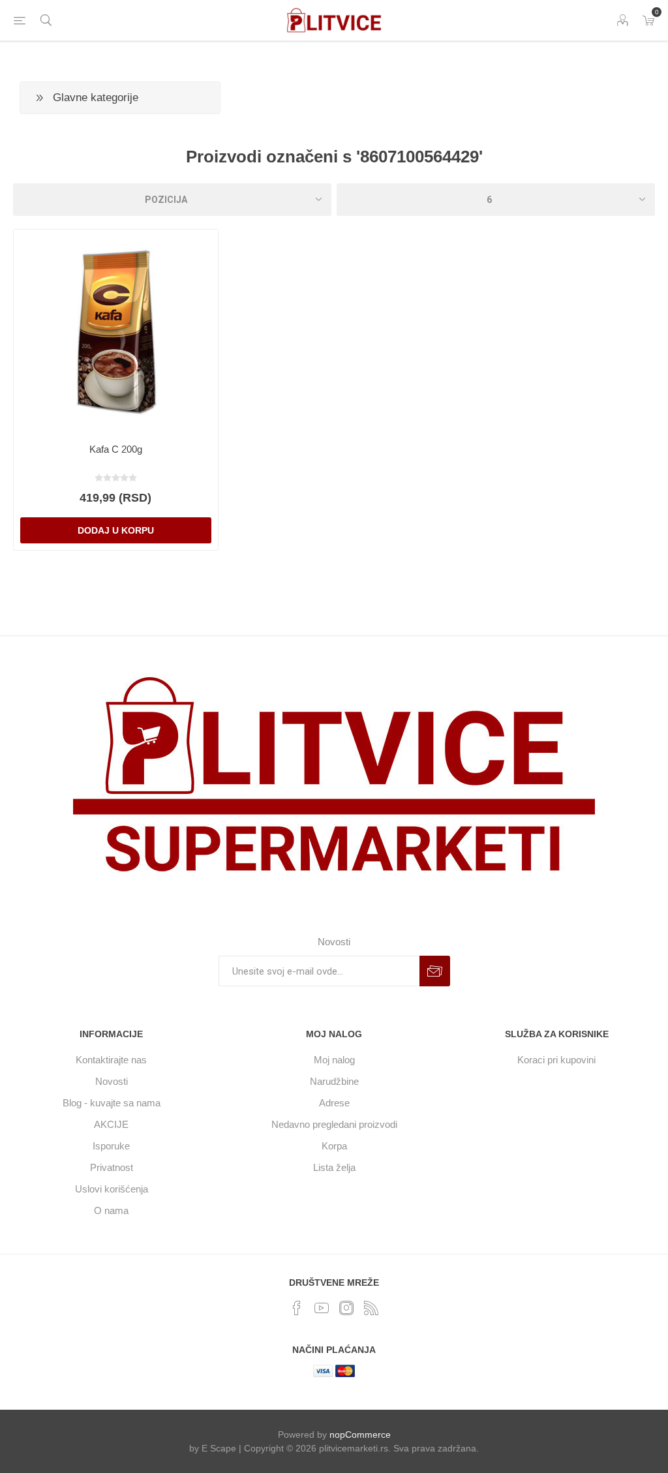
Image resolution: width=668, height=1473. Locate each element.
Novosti (111, 1081)
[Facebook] (296, 1308)
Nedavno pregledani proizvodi (334, 1124)
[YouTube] (321, 1308)
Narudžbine (334, 1081)
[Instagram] (346, 1308)
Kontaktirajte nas (111, 1059)
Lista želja (334, 1167)
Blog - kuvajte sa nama (111, 1102)
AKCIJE (111, 1124)
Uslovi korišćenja (111, 1188)
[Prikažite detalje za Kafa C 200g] (116, 332)
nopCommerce (360, 1434)
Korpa (334, 1145)
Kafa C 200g (115, 449)
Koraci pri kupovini (556, 1059)
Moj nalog (334, 1059)
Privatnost (111, 1167)
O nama (111, 1210)
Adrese (334, 1102)
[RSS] (371, 1308)
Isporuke (111, 1145)
